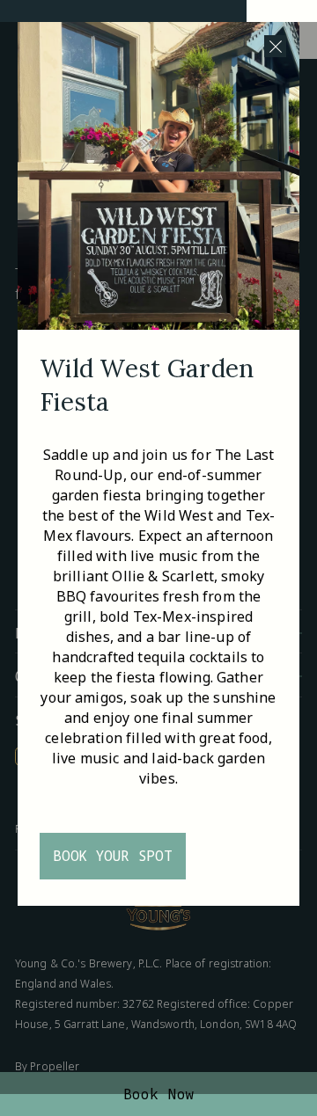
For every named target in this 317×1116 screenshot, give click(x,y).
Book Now (159, 1094)
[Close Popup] (275, 46)
